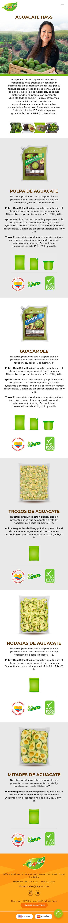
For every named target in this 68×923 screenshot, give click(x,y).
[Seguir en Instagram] (30, 893)
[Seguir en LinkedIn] (37, 893)
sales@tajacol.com (38, 886)
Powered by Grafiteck (34, 905)
